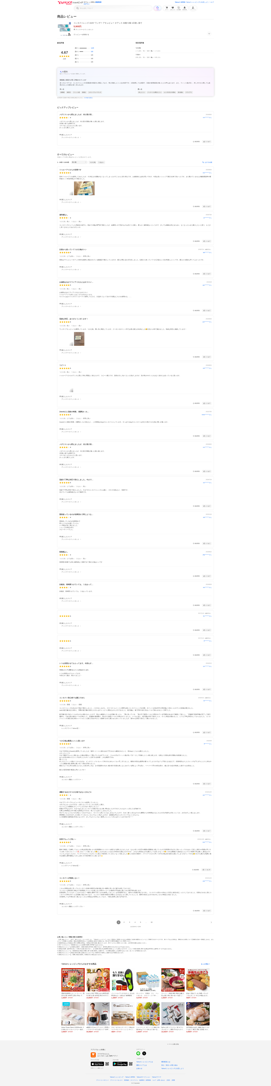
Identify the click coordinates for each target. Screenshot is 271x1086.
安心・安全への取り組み (169, 1065)
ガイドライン (134, 1080)
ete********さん (207, 587)
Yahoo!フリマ (156, 1077)
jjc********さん (208, 218)
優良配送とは (165, 1062)
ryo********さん (207, 666)
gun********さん (207, 322)
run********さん (207, 117)
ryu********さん (207, 482)
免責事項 (141, 1080)
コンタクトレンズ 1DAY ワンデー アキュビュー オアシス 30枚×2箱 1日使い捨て (108, 23)
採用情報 (148, 1080)
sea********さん (207, 173)
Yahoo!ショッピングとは (144, 1062)
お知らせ (139, 1068)
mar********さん (207, 842)
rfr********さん (208, 641)
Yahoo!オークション (143, 1077)
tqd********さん (207, 252)
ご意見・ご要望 (170, 1080)
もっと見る (204, 964)
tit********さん (208, 744)
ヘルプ (211, 2)
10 (151, 922)
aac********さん (207, 795)
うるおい (101, 162)
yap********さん (207, 881)
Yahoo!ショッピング (116, 1077)
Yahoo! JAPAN (180, 2)
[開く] (84, 188)
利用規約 (126, 1080)
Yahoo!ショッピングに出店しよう (197, 2)
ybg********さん (207, 554)
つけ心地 (92, 162)
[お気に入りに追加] (209, 34)
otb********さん (207, 517)
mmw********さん (207, 414)
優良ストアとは (141, 1065)
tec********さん (207, 616)
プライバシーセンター (116, 1080)
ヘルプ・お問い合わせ (158, 1080)
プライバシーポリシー (102, 1080)
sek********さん (207, 368)
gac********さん (207, 285)
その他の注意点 (88, 97)
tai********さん (207, 700)
